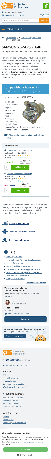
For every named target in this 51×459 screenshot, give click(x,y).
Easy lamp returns (10, 400)
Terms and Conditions (12, 403)
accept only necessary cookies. (33, 442)
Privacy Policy (8, 420)
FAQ (4, 375)
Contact (6, 417)
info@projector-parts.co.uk (14, 15)
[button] (25, 455)
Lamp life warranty (11, 378)
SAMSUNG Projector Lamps (31, 38)
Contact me (25, 319)
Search (44, 20)
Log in (47, 12)
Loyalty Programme (14, 263)
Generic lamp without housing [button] (19, 173)
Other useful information (36, 282)
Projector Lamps (12, 38)
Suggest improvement (15, 336)
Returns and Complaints (13, 397)
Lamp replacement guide (13, 384)
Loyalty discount (9, 381)
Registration (44, 14)
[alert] (25, 444)
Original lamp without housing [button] (19, 150)
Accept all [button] (25, 450)
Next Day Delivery (14, 256)
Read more (6, 444)
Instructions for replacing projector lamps (24, 269)
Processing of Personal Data (14, 422)
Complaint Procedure (15, 278)
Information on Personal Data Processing (23, 260)
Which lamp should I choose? (15, 387)
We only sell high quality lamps (19, 266)
